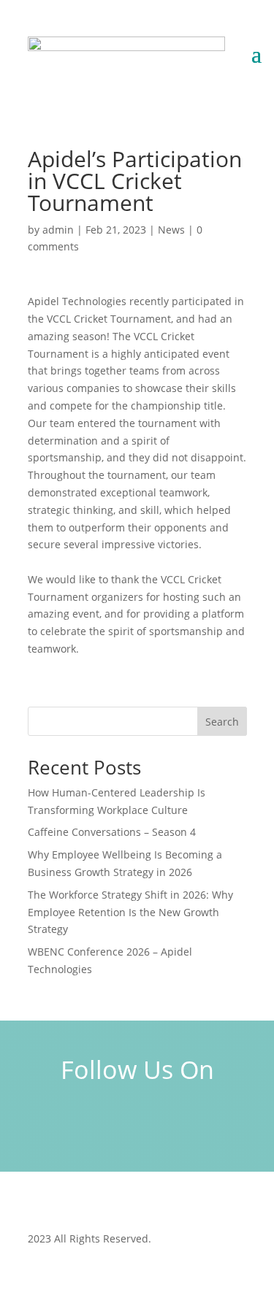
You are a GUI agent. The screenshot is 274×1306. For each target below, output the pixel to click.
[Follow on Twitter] (179, 1125)
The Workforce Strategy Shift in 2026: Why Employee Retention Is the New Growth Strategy (130, 912)
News (171, 230)
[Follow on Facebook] (95, 1125)
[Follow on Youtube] (222, 1125)
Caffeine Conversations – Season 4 (112, 832)
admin (58, 230)
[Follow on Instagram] (137, 1125)
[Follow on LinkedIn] (52, 1125)
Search (222, 722)
